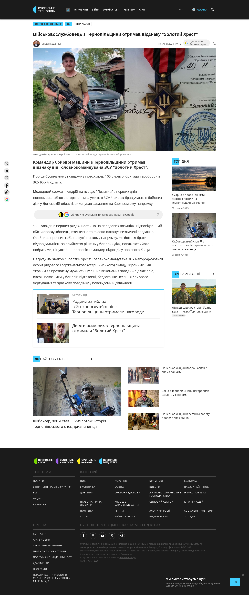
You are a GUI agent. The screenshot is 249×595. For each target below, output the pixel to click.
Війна (95, 9)
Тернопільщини (110, 162)
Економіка (87, 486)
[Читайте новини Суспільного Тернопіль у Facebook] (83, 535)
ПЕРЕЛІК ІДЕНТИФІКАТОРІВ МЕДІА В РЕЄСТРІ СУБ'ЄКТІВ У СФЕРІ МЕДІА (51, 578)
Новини (38, 480)
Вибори (154, 486)
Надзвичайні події (197, 486)
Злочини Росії (159, 510)
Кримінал (156, 480)
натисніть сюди (127, 557)
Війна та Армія (83, 24)
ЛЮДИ (37, 498)
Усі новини (81, 9)
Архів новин (41, 539)
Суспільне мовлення (48, 545)
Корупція (121, 480)
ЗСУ (68, 24)
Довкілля (86, 492)
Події (83, 480)
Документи (41, 563)
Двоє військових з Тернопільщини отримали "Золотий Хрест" (106, 328)
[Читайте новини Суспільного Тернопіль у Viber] (112, 535)
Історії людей (194, 501)
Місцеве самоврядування (127, 503)
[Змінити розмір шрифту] (214, 43)
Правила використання (50, 551)
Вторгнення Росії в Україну (48, 24)
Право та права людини (91, 503)
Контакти (40, 533)
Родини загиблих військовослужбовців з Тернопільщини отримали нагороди (108, 306)
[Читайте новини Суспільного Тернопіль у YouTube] (102, 535)
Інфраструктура (195, 492)
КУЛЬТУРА (39, 504)
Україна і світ (111, 9)
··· (181, 9)
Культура (129, 9)
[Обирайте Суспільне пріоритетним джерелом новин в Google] (7, 199)
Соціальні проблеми (198, 510)
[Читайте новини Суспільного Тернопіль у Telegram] (121, 535)
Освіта (119, 486)
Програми (40, 569)
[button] (7, 164)
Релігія (119, 510)
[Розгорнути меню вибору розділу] (68, 10)
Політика (86, 510)
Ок (235, 582)
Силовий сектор (161, 501)
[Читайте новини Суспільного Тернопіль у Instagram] (93, 535)
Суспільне (126, 553)
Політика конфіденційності (53, 557)
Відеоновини (158, 516)
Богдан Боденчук (51, 43)
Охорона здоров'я (128, 492)
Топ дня (189, 516)
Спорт (143, 9)
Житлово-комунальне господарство (165, 494)
